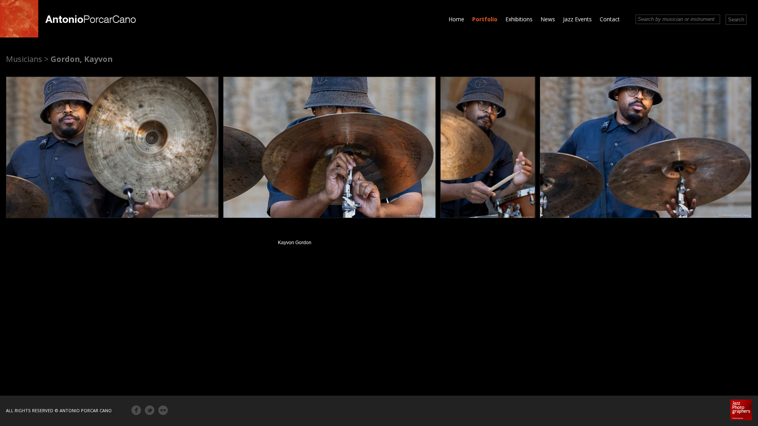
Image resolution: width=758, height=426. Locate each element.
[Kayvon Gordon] (112, 147)
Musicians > (27, 59)
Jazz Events (577, 19)
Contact (610, 19)
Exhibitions (519, 19)
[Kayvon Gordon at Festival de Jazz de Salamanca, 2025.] (329, 147)
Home (456, 19)
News (547, 19)
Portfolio (484, 19)
